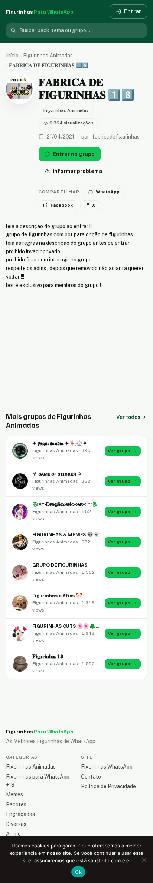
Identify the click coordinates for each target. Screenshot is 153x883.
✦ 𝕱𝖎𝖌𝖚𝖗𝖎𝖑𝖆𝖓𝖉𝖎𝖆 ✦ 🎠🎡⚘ (59, 443)
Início (12, 56)
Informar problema (77, 171)
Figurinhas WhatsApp (107, 767)
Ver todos (128, 417)
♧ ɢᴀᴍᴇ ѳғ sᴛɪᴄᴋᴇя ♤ (57, 473)
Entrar (132, 11)
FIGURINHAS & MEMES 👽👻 (66, 534)
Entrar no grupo (74, 154)
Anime (13, 834)
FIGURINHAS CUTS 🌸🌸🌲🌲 (67, 626)
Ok (78, 872)
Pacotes (16, 804)
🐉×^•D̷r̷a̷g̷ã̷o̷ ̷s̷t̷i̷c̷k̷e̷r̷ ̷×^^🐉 (65, 504)
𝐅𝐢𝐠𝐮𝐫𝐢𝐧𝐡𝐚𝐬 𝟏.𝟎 (47, 656)
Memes (14, 794)
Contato (91, 777)
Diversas (16, 824)
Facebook (62, 205)
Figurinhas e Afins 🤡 (57, 595)
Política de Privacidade (108, 786)
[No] (143, 859)
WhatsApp (108, 191)
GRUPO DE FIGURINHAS (59, 565)
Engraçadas (20, 814)
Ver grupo (119, 450)
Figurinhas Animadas (48, 56)
